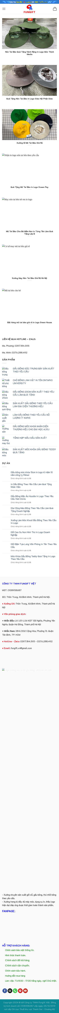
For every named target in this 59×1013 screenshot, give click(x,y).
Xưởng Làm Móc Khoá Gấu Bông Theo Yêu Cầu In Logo (33, 521)
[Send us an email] (10, 990)
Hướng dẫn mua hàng (15, 975)
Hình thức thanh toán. (15, 955)
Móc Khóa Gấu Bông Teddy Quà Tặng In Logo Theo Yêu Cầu (33, 557)
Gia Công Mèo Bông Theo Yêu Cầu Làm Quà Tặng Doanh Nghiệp (32, 509)
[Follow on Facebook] (4, 990)
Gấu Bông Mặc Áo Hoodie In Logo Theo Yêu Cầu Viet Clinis (32, 497)
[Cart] (55, 8)
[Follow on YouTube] (25, 990)
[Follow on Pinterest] (20, 990)
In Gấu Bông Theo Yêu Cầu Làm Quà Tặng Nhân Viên (31, 485)
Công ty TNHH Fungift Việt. (37, 1002)
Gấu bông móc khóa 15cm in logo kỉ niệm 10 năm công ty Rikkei (32, 473)
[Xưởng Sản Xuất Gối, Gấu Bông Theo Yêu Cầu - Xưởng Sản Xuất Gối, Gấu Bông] (30, 8)
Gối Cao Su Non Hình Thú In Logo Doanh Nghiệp (30, 533)
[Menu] (4, 8)
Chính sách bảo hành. (15, 970)
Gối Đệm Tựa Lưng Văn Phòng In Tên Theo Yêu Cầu (34, 545)
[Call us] (15, 990)
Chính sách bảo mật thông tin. (19, 949)
